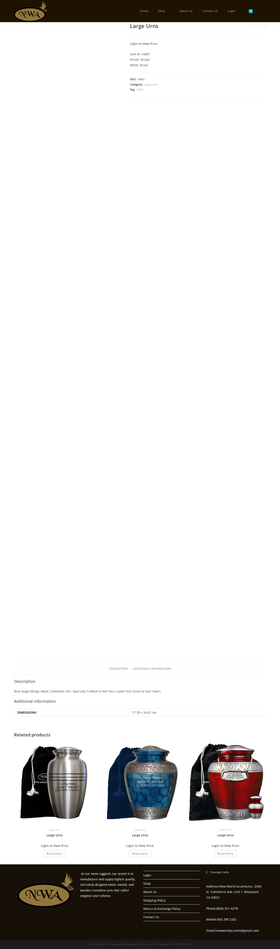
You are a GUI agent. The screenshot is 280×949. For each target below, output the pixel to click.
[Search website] (263, 11)
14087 (140, 89)
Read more (55, 853)
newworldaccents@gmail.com (237, 930)
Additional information (152, 669)
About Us (150, 892)
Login (147, 875)
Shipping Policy (154, 900)
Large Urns (151, 84)
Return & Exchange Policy (161, 909)
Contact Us (151, 917)
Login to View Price (143, 44)
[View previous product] (255, 25)
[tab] (118, 669)
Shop (147, 883)
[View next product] (263, 25)
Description (118, 669)
